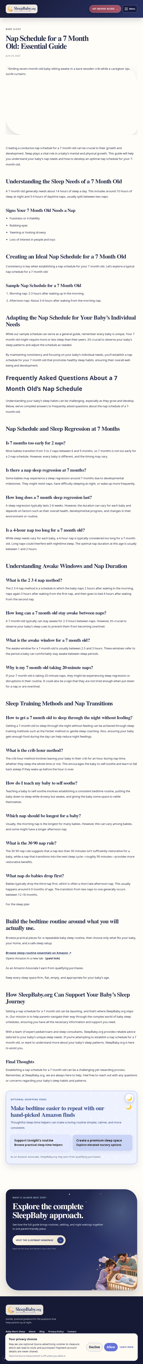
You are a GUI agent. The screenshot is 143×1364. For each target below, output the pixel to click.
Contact (71, 1331)
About (32, 1331)
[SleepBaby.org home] (21, 9)
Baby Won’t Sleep (15, 1331)
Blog (41, 1331)
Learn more (126, 1347)
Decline (94, 1347)
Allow (111, 1347)
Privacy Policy (56, 1331)
